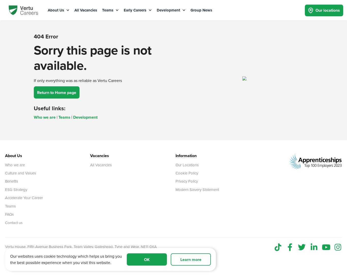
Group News (201, 10)
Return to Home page (56, 92)
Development (169, 10)
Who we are (45, 117)
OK (147, 260)
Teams (108, 10)
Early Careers (135, 10)
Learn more (190, 260)
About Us (56, 10)
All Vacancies (85, 10)
